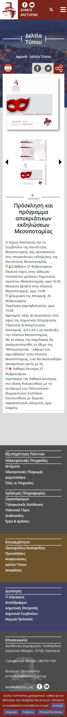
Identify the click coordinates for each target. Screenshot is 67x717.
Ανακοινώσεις (15, 559)
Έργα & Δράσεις (17, 521)
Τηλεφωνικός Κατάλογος (24, 504)
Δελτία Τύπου (40, 56)
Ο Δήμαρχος (14, 597)
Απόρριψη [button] (11, 712)
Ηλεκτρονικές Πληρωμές (24, 472)
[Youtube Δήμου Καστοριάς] (32, 5)
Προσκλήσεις (15, 553)
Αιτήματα (12, 466)
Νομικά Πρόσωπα (19, 619)
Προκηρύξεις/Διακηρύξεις (25, 548)
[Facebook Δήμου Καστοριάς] (25, 5)
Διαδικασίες (14, 515)
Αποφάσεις (13, 570)
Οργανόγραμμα (17, 499)
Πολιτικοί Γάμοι (17, 510)
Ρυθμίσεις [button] (28, 712)
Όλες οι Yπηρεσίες (19, 483)
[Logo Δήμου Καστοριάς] (9, 9)
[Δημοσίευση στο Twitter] (48, 68)
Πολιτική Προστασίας (51, 712)
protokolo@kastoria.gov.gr (26, 676)
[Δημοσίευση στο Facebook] (37, 68)
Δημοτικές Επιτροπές (21, 608)
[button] (6, 162)
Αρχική (21, 56)
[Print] (8, 68)
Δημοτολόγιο (15, 477)
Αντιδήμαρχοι (16, 602)
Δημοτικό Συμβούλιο (21, 613)
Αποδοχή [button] (58, 705)
